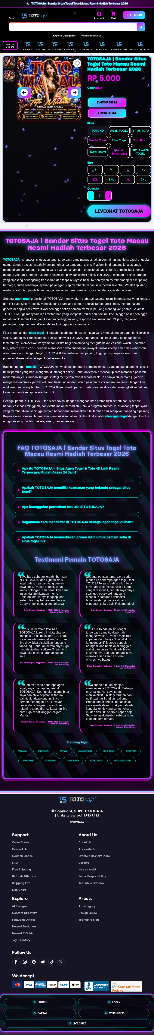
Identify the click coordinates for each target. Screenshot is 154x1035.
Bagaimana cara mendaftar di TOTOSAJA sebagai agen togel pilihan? (77, 522)
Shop (12, 18)
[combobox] (73, 27)
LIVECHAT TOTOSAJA (119, 211)
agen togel (22, 298)
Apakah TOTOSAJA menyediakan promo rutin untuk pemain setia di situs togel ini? (76, 539)
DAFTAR (43, 1011)
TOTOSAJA (11, 259)
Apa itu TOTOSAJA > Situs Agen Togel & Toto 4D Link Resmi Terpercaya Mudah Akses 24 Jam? (70, 470)
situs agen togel (116, 416)
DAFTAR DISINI (107, 102)
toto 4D (31, 366)
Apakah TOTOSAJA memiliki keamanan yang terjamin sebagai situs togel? (76, 489)
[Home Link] (34, 15)
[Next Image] (74, 92)
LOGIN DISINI (107, 113)
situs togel (36, 332)
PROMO (43, 1000)
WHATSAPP (116, 1012)
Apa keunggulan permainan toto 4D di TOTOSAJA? (63, 507)
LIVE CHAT (79, 1023)
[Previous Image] (24, 92)
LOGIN (116, 1000)
